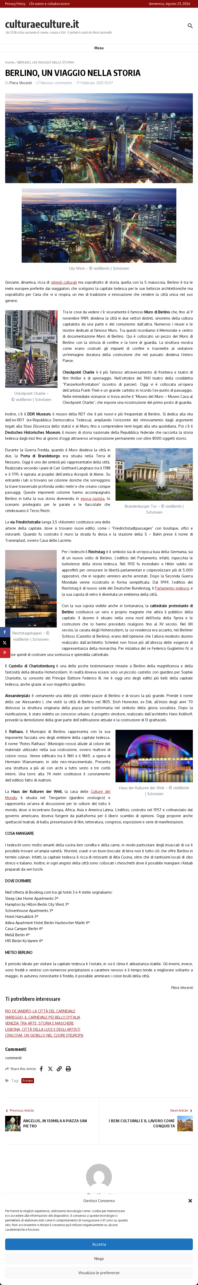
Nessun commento (56, 83)
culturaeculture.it (42, 23)
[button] (190, 1200)
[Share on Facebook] (5, 632)
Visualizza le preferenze (99, 1272)
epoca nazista (93, 498)
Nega (99, 1258)
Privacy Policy (15, 4)
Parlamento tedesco (172, 588)
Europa (28, 1080)
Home (9, 62)
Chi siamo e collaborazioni (49, 4)
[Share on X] (5, 642)
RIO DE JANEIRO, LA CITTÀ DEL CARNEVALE (40, 1011)
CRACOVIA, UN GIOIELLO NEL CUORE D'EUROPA (44, 1035)
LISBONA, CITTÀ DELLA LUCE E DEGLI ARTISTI (42, 1029)
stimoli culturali (64, 282)
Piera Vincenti (21, 83)
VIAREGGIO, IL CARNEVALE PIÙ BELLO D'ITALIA (42, 1017)
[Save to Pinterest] (5, 653)
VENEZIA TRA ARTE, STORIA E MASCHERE (39, 1023)
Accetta (99, 1244)
